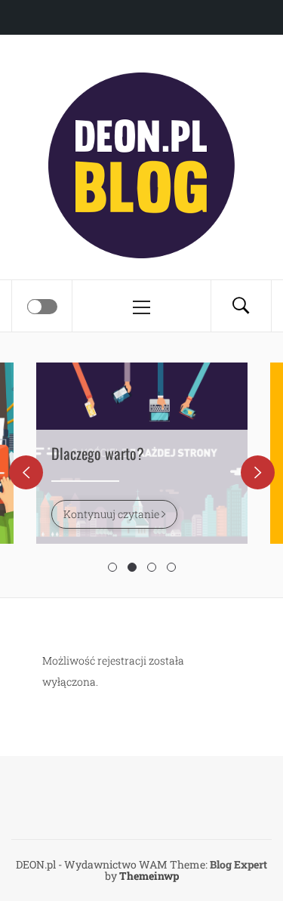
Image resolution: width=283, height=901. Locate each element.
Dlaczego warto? (97, 453)
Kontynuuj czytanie (112, 514)
